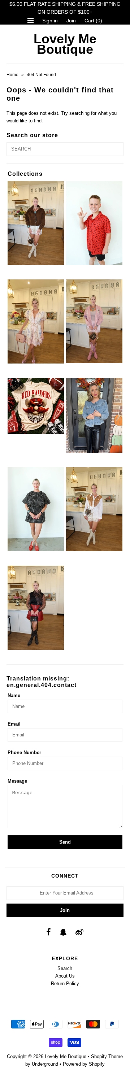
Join (71, 20)
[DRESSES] (36, 321)
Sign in (50, 20)
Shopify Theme (107, 1056)
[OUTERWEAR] (94, 321)
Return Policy (65, 983)
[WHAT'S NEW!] (36, 608)
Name (14, 695)
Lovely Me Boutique (65, 44)
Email (14, 724)
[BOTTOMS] (36, 223)
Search (64, 968)
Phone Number (24, 752)
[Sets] (36, 509)
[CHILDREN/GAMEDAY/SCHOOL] (94, 223)
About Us (65, 976)
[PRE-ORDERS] (36, 406)
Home (12, 74)
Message (17, 781)
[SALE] (94, 415)
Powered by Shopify (84, 1064)
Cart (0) (93, 20)
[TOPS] (94, 509)
